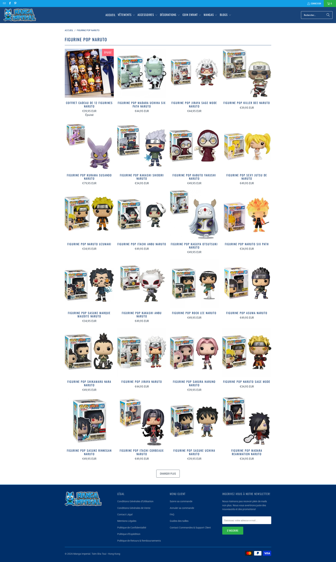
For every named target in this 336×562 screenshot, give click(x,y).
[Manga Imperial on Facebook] (9, 3)
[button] (126, 15)
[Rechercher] (328, 15)
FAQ (172, 514)
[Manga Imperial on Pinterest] (15, 3)
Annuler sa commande (182, 508)
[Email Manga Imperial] (4, 3)
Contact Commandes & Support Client (190, 527)
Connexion (316, 3)
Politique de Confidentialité (131, 527)
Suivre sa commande (181, 501)
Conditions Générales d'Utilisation (135, 501)
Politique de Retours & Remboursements (139, 540)
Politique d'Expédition (128, 534)
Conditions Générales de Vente (133, 508)
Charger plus (168, 473)
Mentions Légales (126, 521)
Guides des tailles (179, 521)
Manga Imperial (81, 553)
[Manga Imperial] (20, 15)
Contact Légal (124, 514)
